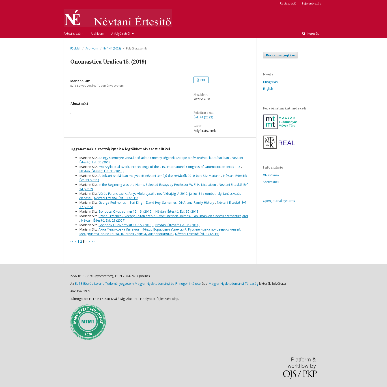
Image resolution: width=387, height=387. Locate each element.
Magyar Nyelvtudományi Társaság (233, 283)
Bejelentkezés (311, 3)
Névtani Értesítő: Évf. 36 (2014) (177, 225)
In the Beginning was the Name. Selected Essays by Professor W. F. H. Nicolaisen (158, 184)
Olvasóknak (271, 175)
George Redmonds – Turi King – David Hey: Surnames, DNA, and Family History (157, 202)
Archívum (97, 33)
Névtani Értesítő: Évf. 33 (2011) (116, 198)
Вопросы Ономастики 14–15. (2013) (126, 225)
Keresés (312, 33)
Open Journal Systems (279, 201)
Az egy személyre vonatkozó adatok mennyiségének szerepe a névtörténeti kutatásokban (164, 158)
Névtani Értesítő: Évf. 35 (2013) (101, 171)
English (268, 88)
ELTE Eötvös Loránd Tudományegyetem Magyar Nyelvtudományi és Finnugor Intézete (138, 283)
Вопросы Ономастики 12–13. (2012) (126, 211)
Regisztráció (288, 3)
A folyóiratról (121, 33)
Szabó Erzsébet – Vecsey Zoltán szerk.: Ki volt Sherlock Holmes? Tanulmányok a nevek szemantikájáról (173, 216)
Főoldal (75, 48)
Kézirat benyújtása (280, 55)
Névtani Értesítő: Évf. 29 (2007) (103, 220)
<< (72, 241)
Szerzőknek (271, 182)
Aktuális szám (74, 33)
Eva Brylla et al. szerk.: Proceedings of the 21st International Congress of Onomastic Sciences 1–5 (170, 167)
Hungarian (270, 82)
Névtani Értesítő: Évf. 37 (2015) (197, 234)
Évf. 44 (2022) (112, 48)
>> (93, 241)
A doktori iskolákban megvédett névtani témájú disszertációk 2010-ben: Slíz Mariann (160, 175)
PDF (203, 80)
